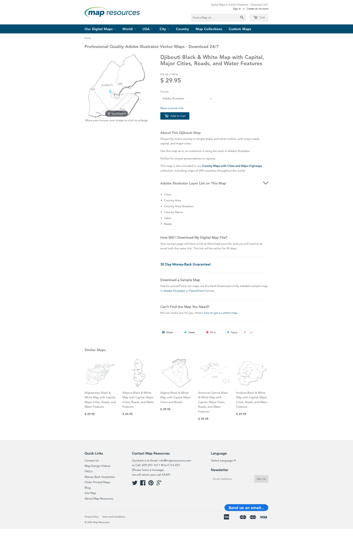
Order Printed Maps (97, 482)
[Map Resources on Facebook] (143, 484)
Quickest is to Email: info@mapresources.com (161, 460)
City (163, 29)
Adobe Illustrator (174, 291)
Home (88, 38)
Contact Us (92, 460)
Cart (262, 17)
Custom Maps (240, 29)
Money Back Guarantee (100, 477)
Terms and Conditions (113, 516)
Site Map (90, 493)
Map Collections (209, 29)
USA (146, 29)
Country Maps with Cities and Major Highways (232, 166)
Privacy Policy (92, 516)
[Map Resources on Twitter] (135, 484)
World (128, 29)
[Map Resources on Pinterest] (151, 484)
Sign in (237, 8)
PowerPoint (196, 291)
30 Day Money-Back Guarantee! (185, 264)
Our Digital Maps (99, 29)
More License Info (171, 108)
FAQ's (88, 471)
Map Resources (101, 522)
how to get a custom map (220, 313)
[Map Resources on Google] (159, 484)
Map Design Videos (97, 466)
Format (164, 91)
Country (182, 29)
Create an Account (257, 8)
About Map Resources (99, 498)
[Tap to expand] (116, 86)
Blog (88, 488)
